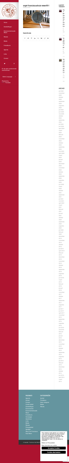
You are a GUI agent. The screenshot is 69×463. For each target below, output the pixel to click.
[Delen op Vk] (41, 38)
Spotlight (28, 429)
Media (27, 423)
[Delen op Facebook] (25, 38)
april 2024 (61, 128)
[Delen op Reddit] (44, 38)
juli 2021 (61, 199)
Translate (8, 82)
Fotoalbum (43, 400)
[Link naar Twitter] (4, 63)
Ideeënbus (29, 419)
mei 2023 (61, 151)
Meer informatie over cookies (49, 445)
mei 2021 (61, 201)
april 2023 (61, 153)
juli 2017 (61, 309)
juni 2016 (61, 327)
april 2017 (61, 313)
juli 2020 (61, 230)
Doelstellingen (30, 406)
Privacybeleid (29, 427)
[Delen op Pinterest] (31, 38)
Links (27, 421)
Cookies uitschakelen (53, 452)
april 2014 (61, 377)
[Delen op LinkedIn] (34, 38)
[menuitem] (9, 22)
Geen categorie (44, 402)
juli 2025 (61, 110)
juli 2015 (61, 361)
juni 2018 (61, 278)
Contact (28, 402)
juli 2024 (61, 124)
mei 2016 (61, 329)
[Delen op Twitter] (28, 38)
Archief (28, 400)
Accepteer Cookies (54, 448)
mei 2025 (61, 114)
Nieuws (28, 425)
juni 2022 (61, 184)
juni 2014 (61, 375)
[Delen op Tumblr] (38, 38)
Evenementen (30, 408)
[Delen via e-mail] (48, 38)
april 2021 (61, 203)
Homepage (29, 417)
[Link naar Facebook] (14, 63)
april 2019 (61, 251)
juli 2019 (61, 249)
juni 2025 (61, 112)
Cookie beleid (29, 404)
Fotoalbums (29, 415)
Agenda (28, 398)
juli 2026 (61, 91)
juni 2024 (61, 126)
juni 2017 (61, 311)
